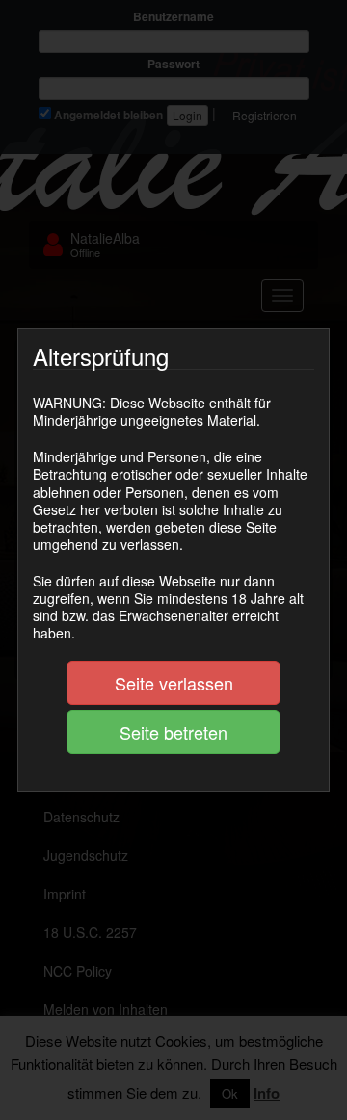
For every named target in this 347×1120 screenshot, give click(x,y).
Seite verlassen (174, 682)
